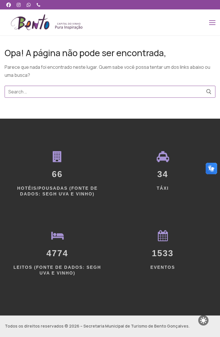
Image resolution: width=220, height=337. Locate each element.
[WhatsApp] (29, 5)
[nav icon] (212, 22)
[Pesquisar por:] (110, 92)
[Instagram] (19, 5)
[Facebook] (9, 5)
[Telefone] (38, 5)
